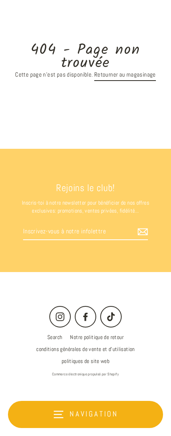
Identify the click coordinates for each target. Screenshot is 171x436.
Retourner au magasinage (125, 75)
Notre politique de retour (97, 337)
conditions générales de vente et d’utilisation (85, 349)
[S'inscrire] (141, 231)
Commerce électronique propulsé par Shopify (85, 374)
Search (54, 337)
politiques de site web (85, 361)
